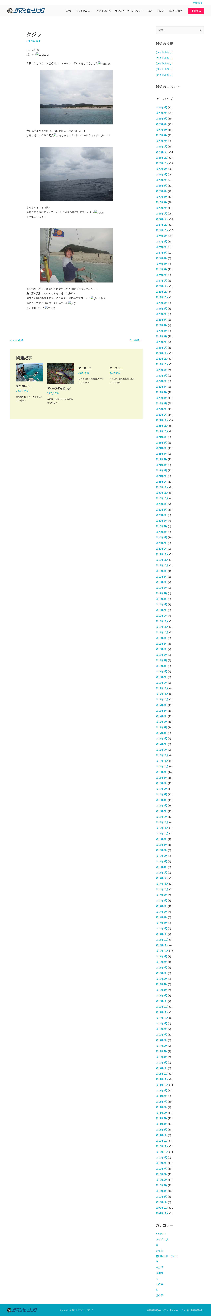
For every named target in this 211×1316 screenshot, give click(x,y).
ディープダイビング (59, 388)
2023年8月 (161, 308)
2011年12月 (162, 1073)
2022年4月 (161, 398)
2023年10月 (162, 297)
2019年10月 (162, 565)
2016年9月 (161, 772)
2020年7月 (161, 515)
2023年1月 (161, 347)
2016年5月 (161, 794)
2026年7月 (161, 113)
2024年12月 (162, 219)
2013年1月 (161, 1001)
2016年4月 (161, 800)
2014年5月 (161, 917)
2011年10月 (162, 1084)
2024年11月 (162, 224)
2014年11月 (162, 883)
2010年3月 (161, 1191)
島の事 (159, 1250)
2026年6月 (161, 118)
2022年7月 (161, 381)
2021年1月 (161, 481)
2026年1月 (161, 146)
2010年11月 (162, 1146)
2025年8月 (161, 174)
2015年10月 (162, 833)
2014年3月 (161, 928)
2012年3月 (161, 1056)
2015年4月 (161, 867)
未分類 (159, 1267)
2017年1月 (161, 749)
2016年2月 (161, 811)
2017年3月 (161, 738)
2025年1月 (161, 213)
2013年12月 (162, 939)
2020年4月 (161, 532)
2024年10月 (162, 230)
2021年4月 (161, 465)
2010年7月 (161, 1168)
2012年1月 (161, 1068)
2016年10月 (162, 766)
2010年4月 (161, 1185)
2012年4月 (161, 1051)
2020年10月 (162, 498)
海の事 (159, 1284)
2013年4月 (161, 984)
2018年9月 (161, 638)
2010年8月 (161, 1163)
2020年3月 (161, 537)
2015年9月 (161, 839)
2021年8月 (161, 442)
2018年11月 (162, 626)
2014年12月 (162, 878)
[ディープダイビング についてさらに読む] (60, 373)
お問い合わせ (175, 10)
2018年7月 (161, 649)
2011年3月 (161, 1124)
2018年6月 (161, 654)
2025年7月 (161, 180)
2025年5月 (161, 191)
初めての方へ (104, 10)
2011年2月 (161, 1129)
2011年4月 (161, 1118)
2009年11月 (162, 1213)
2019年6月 (161, 587)
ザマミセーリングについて (129, 10)
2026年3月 (161, 135)
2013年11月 (162, 945)
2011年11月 (162, 1079)
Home (68, 10)
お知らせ (161, 1234)
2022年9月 (161, 370)
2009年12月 (162, 1207)
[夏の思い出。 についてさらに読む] (29, 372)
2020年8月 (161, 509)
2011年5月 (161, 1112)
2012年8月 (161, 1029)
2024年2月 (161, 275)
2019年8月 (161, 576)
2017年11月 (162, 693)
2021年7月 (161, 448)
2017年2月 (161, 744)
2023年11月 (162, 291)
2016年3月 (161, 805)
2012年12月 (162, 1006)
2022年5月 (161, 392)
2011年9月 (161, 1090)
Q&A (150, 10)
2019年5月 (161, 593)
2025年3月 (161, 202)
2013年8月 (161, 962)
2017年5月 (161, 727)
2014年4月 (161, 922)
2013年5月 (161, 978)
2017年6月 (161, 721)
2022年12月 (162, 353)
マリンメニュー (84, 10)
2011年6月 (161, 1107)
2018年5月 (161, 660)
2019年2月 (161, 610)
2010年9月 (161, 1157)
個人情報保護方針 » (195, 1310)
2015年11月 (162, 827)
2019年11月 (162, 559)
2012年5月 (161, 1045)
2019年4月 (161, 599)
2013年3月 (161, 989)
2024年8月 (161, 241)
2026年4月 (161, 129)
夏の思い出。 (24, 386)
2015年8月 (161, 844)
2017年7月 (161, 716)
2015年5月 (161, 861)
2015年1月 (161, 872)
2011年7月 (161, 1101)
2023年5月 (161, 325)
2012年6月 (161, 1040)
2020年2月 (161, 543)
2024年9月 (161, 235)
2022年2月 (161, 409)
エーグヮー (116, 368)
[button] (196, 11)
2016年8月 (161, 777)
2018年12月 (162, 621)
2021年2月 (161, 476)
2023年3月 (161, 336)
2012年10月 (162, 1017)
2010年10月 (162, 1151)
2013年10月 (162, 950)
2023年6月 (161, 319)
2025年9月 (161, 168)
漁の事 (159, 1295)
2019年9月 (161, 571)
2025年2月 (161, 208)
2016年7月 (161, 783)
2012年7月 (161, 1034)
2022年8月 (161, 375)
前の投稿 (16, 340)
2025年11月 (162, 157)
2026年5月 (161, 124)
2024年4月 (161, 263)
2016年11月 (162, 760)
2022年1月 (161, 414)
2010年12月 (162, 1140)
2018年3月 (161, 671)
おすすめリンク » (177, 1310)
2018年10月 (162, 632)
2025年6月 (161, 185)
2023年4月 (161, 330)
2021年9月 (161, 437)
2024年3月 (161, 269)
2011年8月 (161, 1096)
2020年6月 (161, 520)
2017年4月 (161, 733)
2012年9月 (161, 1023)
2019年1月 (161, 615)
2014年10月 (162, 889)
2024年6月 (161, 252)
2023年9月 (161, 303)
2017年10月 (162, 699)
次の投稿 (135, 340)
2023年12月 (162, 286)
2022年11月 (162, 358)
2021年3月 (161, 470)
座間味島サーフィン (167, 1256)
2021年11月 (162, 425)
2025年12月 (162, 152)
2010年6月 (161, 1174)
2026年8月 (161, 107)
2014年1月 (161, 934)
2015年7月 (161, 850)
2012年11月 (162, 1012)
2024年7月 (161, 247)
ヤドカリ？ (84, 368)
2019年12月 (162, 554)
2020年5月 (161, 526)
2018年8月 (161, 643)
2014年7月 (161, 906)
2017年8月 (161, 710)
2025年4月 (161, 196)
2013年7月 (161, 967)
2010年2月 (161, 1196)
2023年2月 (161, 342)
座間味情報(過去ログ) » (157, 1310)
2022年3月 (161, 403)
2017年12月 (162, 688)
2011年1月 (161, 1135)
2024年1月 (161, 280)
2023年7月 (161, 314)
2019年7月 (161, 582)
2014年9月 (161, 894)
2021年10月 (162, 431)
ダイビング (162, 1239)
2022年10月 (162, 364)
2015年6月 (161, 855)
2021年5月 (161, 459)
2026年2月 (161, 140)
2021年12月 (162, 420)
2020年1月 (161, 548)
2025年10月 (162, 163)
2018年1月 (161, 682)
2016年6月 (161, 788)
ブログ (160, 10)
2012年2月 (161, 1062)
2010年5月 (161, 1179)
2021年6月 (161, 453)
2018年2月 (161, 677)
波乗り (159, 1273)
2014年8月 (161, 900)
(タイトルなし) (164, 52)
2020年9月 (161, 504)
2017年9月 (161, 705)
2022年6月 (161, 386)
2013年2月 (161, 995)
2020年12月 (162, 487)
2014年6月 (161, 911)
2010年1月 (161, 1202)
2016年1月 (161, 816)
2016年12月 (162, 755)
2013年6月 (161, 973)
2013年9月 (161, 956)
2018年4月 (161, 666)
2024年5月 (161, 258)
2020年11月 (162, 492)
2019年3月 (161, 604)
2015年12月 (162, 822)
